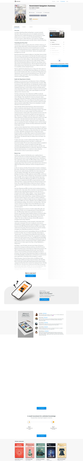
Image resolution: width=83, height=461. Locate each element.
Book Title (16, 5)
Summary (16, 26)
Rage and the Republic (61, 459)
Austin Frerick (49, 460)
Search (58, 1)
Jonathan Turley (60, 460)
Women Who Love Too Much (20, 459)
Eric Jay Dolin (38, 460)
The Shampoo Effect (29, 459)
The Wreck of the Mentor (40, 459)
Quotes (31, 26)
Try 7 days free (30, 275)
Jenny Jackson (28, 460)
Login (67, 1)
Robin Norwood (17, 460)
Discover (53, 1)
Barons (48, 459)
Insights (24, 26)
